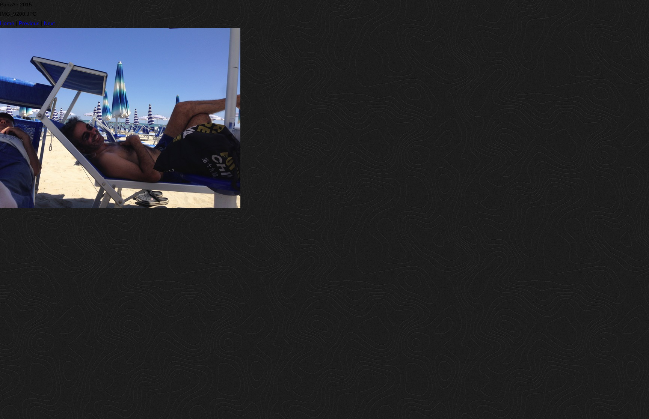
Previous (29, 23)
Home (7, 23)
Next (49, 23)
